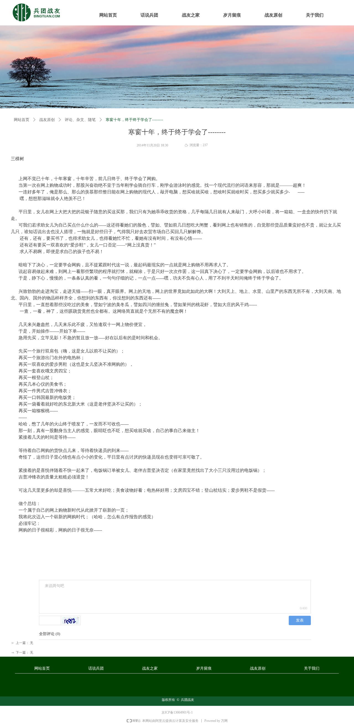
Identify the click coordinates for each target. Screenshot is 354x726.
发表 (300, 620)
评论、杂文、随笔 (80, 120)
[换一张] (70, 620)
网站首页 (21, 120)
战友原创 (47, 120)
